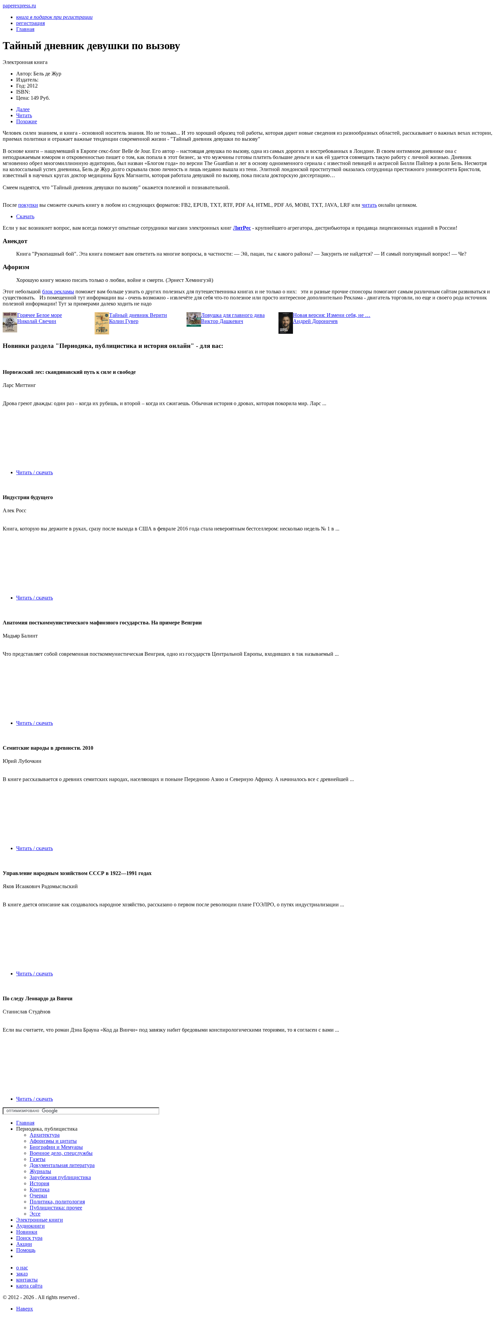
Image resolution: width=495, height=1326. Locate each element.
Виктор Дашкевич (222, 321)
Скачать (25, 216)
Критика (40, 1189)
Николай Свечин (36, 321)
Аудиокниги (30, 1226)
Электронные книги (39, 1220)
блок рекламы (58, 291)
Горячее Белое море (39, 315)
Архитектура (45, 1135)
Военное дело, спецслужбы (61, 1153)
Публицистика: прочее (56, 1207)
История (39, 1183)
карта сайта (29, 1286)
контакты (27, 1280)
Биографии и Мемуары (56, 1147)
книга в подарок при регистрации (54, 17)
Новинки (26, 1232)
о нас (22, 1267)
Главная (25, 1123)
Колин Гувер (123, 321)
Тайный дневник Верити (138, 315)
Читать (24, 115)
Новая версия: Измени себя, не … (331, 315)
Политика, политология (57, 1201)
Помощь (25, 1250)
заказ (22, 1273)
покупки (28, 205)
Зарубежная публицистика (60, 1177)
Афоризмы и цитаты (53, 1141)
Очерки (38, 1195)
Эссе (35, 1214)
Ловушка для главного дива (233, 315)
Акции (24, 1244)
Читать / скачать (34, 472)
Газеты (37, 1159)
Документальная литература (62, 1165)
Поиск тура (29, 1238)
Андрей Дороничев (315, 321)
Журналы (40, 1171)
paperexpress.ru (19, 5)
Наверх (24, 1309)
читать (369, 205)
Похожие (26, 121)
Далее (23, 109)
